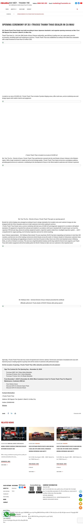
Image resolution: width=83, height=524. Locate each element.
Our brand (15, 485)
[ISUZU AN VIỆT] (5, 3)
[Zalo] (76, 3)
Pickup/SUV (14, 488)
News (7, 9)
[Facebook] (79, 3)
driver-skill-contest (12, 443)
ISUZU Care (22, 9)
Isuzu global (6, 496)
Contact (29, 9)
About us (5, 488)
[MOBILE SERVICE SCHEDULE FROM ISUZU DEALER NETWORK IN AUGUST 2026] (13, 433)
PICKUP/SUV (37, 443)
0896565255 (50, 495)
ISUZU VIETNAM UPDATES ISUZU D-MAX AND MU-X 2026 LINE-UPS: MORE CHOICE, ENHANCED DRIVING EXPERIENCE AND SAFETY (41, 449)
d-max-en (31, 467)
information (4, 461)
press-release (32, 463)
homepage (8, 14)
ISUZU (44, 487)
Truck (13, 491)
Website (4, 405)
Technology (5, 494)
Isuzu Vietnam (7, 485)
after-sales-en (20, 443)
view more (3, 464)
